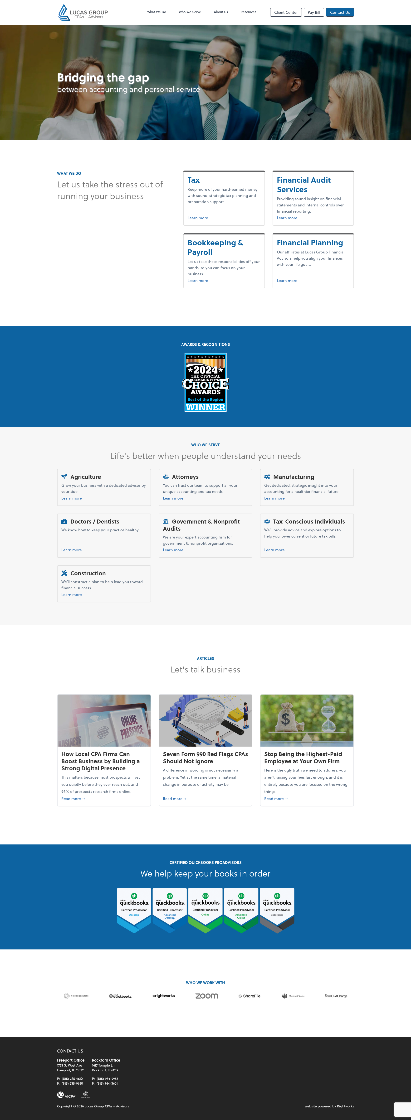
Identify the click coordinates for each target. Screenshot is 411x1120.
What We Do (156, 11)
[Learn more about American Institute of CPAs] (66, 1094)
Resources (248, 11)
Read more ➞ (104, 798)
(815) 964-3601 (107, 1083)
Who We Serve (190, 11)
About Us (221, 11)
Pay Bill (314, 12)
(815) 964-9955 (107, 1078)
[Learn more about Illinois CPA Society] (85, 1094)
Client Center (286, 12)
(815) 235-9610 (72, 1078)
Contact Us (340, 12)
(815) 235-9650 (72, 1083)
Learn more (207, 217)
